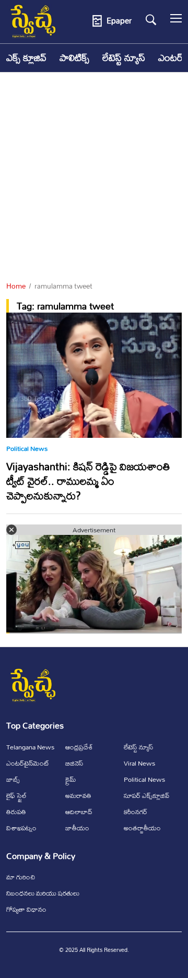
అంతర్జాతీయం (142, 827)
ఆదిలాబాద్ (78, 811)
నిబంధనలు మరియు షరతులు (42, 893)
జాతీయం (77, 827)
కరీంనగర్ (135, 811)
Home (16, 286)
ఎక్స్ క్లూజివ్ (26, 57)
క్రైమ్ (70, 779)
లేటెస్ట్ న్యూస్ (123, 57)
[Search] (151, 20)
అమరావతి (78, 795)
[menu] (176, 21)
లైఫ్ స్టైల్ (16, 795)
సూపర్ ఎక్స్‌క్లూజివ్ (146, 795)
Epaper (119, 21)
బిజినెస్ (74, 763)
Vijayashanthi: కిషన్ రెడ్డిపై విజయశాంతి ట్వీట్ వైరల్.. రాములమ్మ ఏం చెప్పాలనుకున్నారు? (88, 481)
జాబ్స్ (13, 779)
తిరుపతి (16, 811)
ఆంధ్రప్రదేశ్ (79, 747)
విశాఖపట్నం (21, 827)
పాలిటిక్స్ (74, 57)
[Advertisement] (94, 177)
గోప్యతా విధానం (26, 909)
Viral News (139, 763)
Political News (27, 448)
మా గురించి (20, 877)
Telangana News (30, 747)
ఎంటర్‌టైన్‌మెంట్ (27, 763)
